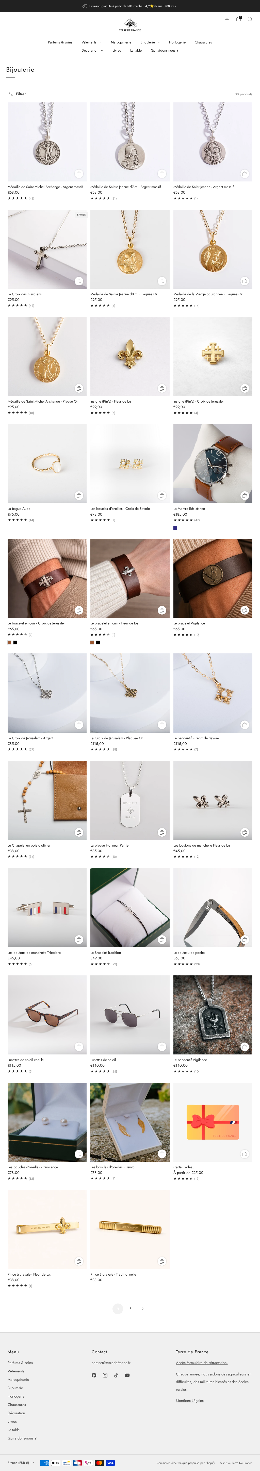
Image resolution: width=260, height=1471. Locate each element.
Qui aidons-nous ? (164, 50)
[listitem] (130, 6)
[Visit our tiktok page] (116, 1375)
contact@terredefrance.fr (111, 1362)
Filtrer (21, 94)
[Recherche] (249, 19)
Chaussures (203, 42)
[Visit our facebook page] (94, 1375)
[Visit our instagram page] (105, 1375)
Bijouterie (147, 42)
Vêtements (89, 42)
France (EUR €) (18, 1462)
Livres (116, 50)
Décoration (90, 50)
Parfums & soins (60, 42)
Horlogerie (177, 42)
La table (136, 50)
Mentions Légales (190, 1400)
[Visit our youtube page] (127, 1375)
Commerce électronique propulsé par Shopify (186, 1463)
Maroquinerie (121, 42)
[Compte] (227, 19)
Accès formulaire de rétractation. (202, 1362)
